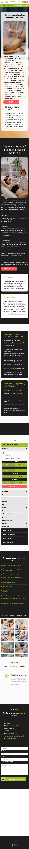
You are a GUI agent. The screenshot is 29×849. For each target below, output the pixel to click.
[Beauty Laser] (6, 2)
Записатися (15, 486)
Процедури (5, 615)
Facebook (14, 738)
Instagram (7, 738)
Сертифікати (19, 615)
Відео (25, 615)
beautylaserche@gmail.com (11, 733)
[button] (8, 692)
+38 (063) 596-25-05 (9, 725)
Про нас (12, 615)
